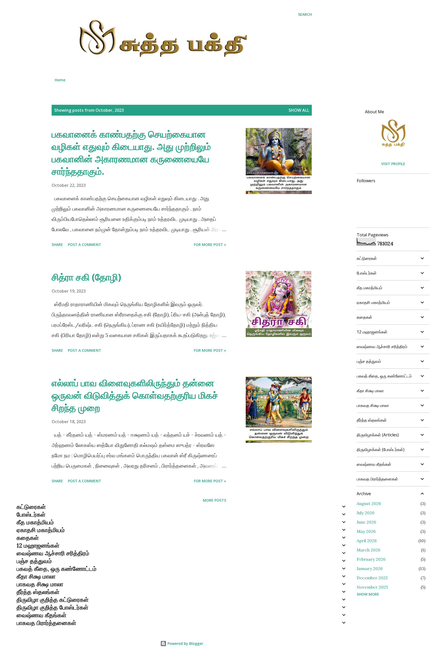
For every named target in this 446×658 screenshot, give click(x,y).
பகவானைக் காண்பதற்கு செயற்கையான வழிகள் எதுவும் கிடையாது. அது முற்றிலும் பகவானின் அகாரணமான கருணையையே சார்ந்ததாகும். (131, 153)
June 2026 (366, 522)
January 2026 (370, 568)
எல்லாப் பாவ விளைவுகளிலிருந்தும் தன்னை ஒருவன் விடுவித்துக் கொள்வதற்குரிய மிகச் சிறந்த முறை (135, 395)
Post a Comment (84, 244)
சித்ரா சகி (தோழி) (86, 277)
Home (60, 79)
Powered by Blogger (184, 643)
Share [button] (57, 244)
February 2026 (371, 559)
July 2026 (365, 512)
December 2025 (372, 577)
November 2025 (372, 587)
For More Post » (210, 244)
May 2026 (366, 531)
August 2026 (369, 503)
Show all (299, 110)
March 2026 (368, 549)
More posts (214, 500)
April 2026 (367, 540)
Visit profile (393, 163)
